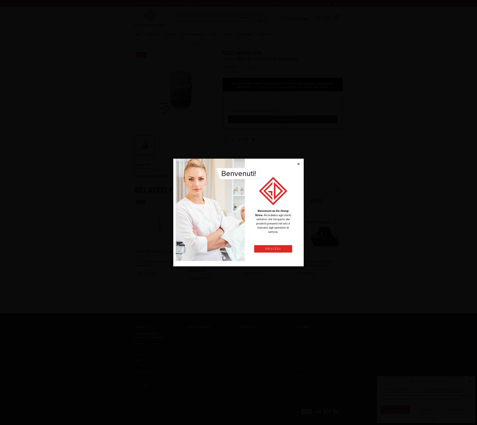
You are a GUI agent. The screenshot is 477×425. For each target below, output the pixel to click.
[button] (298, 163)
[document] (238, 212)
